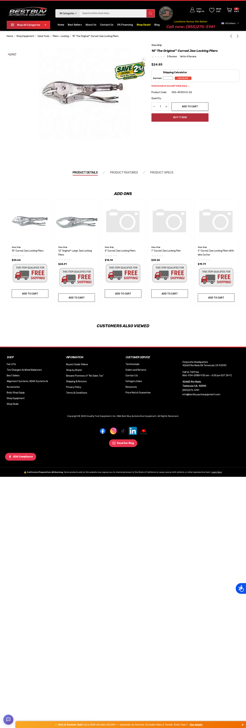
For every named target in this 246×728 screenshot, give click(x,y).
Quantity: (156, 98)
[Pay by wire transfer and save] (130, 71)
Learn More (217, 472)
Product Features (124, 172)
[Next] (237, 36)
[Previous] (231, 36)
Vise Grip (156, 45)
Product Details (85, 172)
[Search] (150, 13)
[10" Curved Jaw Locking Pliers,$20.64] (30, 221)
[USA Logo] (166, 13)
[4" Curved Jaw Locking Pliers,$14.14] (123, 221)
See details (196, 724)
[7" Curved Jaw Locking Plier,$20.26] (169, 221)
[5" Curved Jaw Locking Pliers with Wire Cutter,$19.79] (216, 221)
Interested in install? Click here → (170, 86)
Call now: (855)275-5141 (190, 26)
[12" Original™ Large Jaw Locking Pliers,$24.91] (76, 221)
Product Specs (161, 172)
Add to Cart (190, 106)
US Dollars (230, 23)
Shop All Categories (28, 25)
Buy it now (180, 117)
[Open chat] (8, 720)
